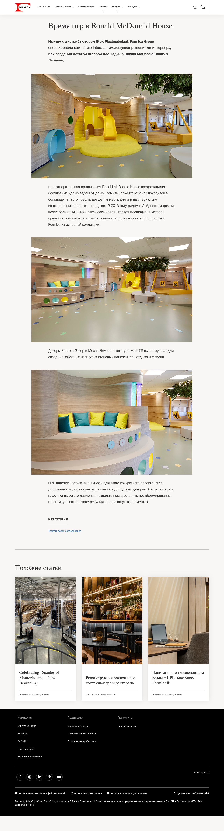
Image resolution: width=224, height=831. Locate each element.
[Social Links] (20, 777)
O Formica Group (27, 725)
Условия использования (86, 793)
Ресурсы (117, 7)
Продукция (43, 7)
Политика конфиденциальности (127, 793)
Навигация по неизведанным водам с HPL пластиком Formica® (178, 677)
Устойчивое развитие (30, 756)
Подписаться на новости (82, 733)
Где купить (133, 7)
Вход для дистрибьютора (82, 741)
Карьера (22, 733)
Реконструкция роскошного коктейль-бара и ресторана (110, 680)
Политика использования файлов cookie (40, 793)
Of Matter (23, 741)
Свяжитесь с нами (78, 725)
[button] (203, 8)
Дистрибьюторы (127, 725)
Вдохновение (86, 7)
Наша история (26, 748)
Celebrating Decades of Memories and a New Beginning (39, 677)
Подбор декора (64, 7)
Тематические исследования (64, 530)
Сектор (103, 7)
